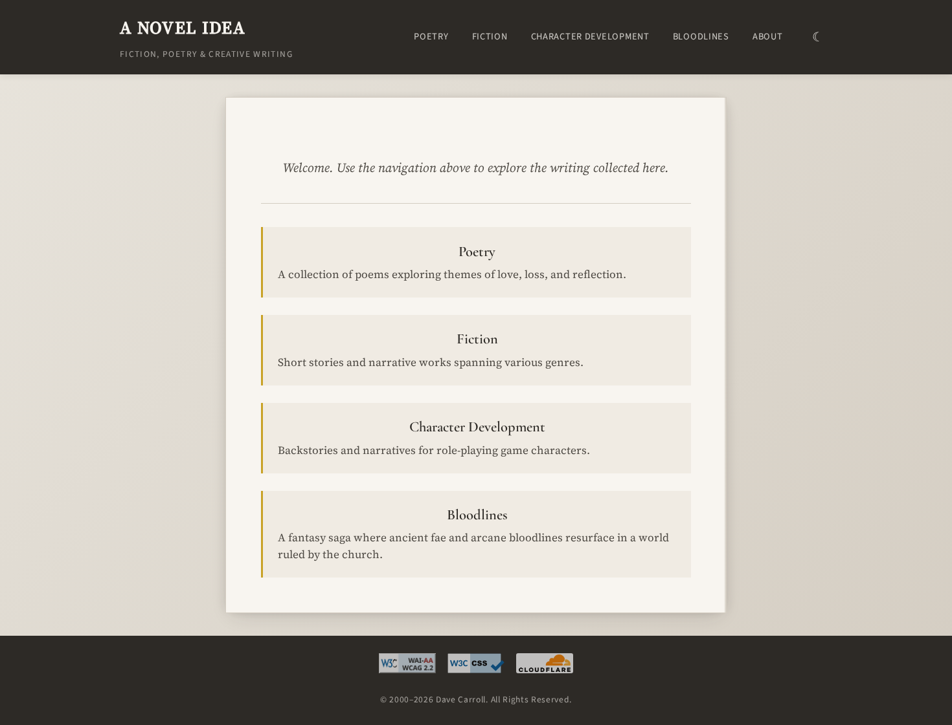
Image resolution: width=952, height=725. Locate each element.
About (768, 36)
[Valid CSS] (476, 666)
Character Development (590, 36)
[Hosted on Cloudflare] (544, 666)
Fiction (490, 36)
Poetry (431, 36)
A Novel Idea (182, 27)
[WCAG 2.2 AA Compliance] (407, 666)
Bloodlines (701, 36)
